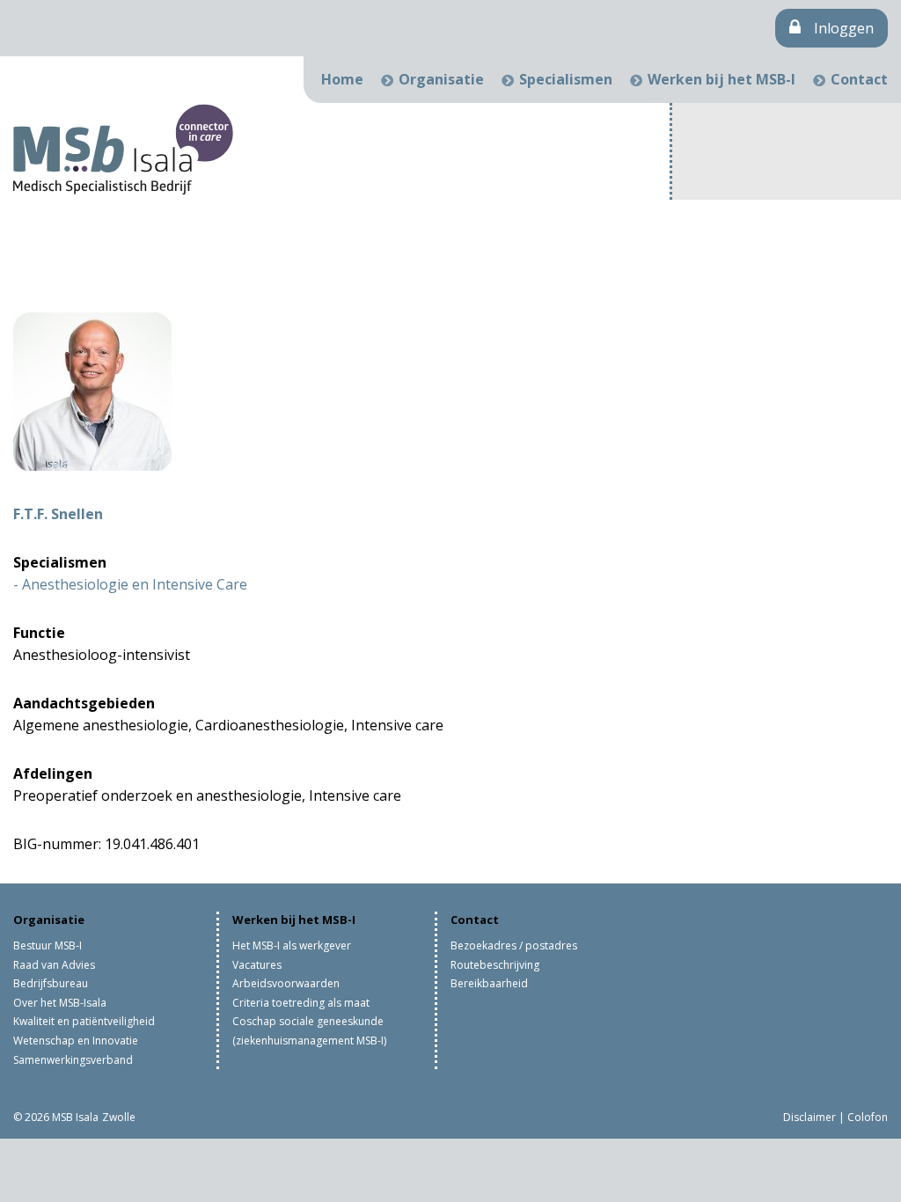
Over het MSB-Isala (59, 1002)
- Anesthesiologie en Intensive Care (130, 584)
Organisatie (441, 79)
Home (342, 79)
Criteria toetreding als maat (301, 1002)
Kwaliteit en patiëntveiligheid (84, 1021)
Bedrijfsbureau (50, 983)
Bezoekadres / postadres (513, 945)
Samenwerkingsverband (73, 1059)
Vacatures (257, 964)
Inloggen (844, 28)
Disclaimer (809, 1117)
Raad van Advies (54, 964)
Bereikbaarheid (489, 983)
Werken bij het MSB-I (721, 79)
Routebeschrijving (494, 964)
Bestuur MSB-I (47, 945)
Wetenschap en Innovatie (75, 1040)
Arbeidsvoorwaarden (286, 983)
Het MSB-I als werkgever (291, 945)
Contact (859, 79)
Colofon (867, 1117)
